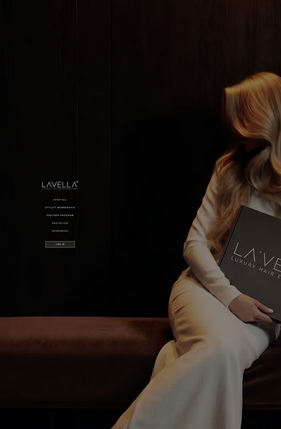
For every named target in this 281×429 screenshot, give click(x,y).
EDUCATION (60, 223)
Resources (60, 231)
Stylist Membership (60, 207)
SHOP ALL (60, 199)
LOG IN (60, 244)
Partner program (60, 215)
